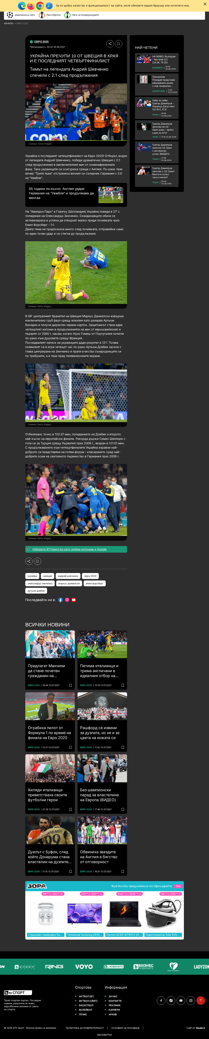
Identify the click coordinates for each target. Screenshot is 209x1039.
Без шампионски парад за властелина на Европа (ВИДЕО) (99, 795)
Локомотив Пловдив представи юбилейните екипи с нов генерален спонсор (163, 81)
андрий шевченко (68, 576)
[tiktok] (171, 1000)
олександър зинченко (40, 583)
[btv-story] (15, 966)
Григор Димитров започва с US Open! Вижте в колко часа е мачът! (163, 173)
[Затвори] (205, 4)
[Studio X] (200, 1027)
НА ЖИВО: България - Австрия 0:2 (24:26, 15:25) (163, 59)
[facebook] (161, 1000)
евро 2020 (90, 576)
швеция (47, 576)
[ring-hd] (44, 966)
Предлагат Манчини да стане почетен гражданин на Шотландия (46, 671)
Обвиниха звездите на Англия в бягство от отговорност (98, 857)
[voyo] (74, 966)
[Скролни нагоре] (200, 1000)
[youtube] (181, 1000)
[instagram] (191, 1000)
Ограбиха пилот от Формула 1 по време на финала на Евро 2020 (49, 732)
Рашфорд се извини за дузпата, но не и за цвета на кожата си (99, 732)
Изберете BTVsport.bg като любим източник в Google (70, 549)
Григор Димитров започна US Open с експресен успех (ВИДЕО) (162, 149)
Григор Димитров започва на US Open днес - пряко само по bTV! (162, 128)
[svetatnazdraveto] (163, 966)
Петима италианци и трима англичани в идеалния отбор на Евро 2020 (99, 671)
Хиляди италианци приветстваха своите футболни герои (47, 795)
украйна (32, 576)
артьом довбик (36, 590)
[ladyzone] (193, 966)
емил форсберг (94, 583)
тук (178, 886)
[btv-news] (104, 966)
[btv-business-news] (134, 966)
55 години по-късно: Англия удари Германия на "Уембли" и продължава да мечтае (61, 193)
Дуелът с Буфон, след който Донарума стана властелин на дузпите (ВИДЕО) (49, 857)
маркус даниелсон (69, 583)
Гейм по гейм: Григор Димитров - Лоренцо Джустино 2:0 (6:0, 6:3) (163, 105)
